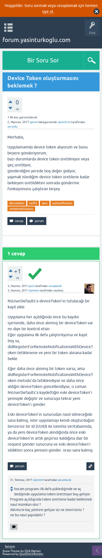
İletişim (10, 546)
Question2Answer (31, 554)
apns (45, 203)
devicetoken (16, 203)
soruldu (12, 126)
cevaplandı (55, 285)
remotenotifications (21, 208)
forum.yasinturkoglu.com (36, 40)
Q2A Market (33, 551)
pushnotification (62, 203)
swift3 (33, 203)
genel (34, 122)
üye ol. (48, 11)
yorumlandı (64, 479)
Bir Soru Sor (43, 60)
